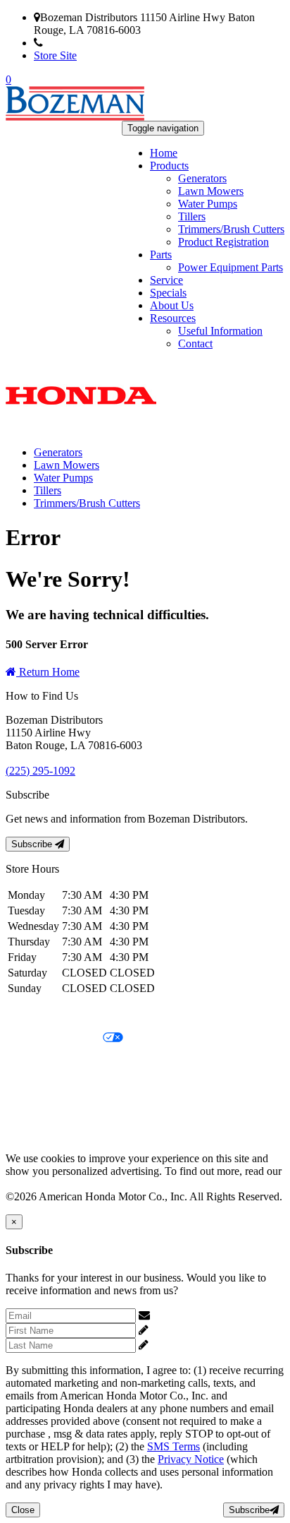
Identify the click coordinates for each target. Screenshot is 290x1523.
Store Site (55, 55)
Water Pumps (207, 204)
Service (166, 280)
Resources (173, 318)
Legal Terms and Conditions (69, 1062)
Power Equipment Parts (230, 267)
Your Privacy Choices (54, 1038)
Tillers (192, 216)
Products (169, 166)
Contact (195, 344)
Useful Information (220, 331)
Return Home (48, 672)
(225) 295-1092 (78, 43)
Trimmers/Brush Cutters (231, 229)
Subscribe (33, 844)
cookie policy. (37, 1184)
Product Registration (223, 242)
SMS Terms (32, 1086)
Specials (168, 293)
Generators (202, 178)
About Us (172, 305)
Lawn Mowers (211, 191)
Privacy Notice (39, 1014)
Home (163, 153)
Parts (161, 255)
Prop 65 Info (34, 1110)
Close (22, 1510)
